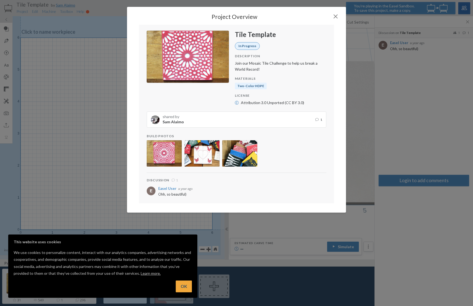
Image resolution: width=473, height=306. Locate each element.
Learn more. (151, 273)
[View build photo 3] (239, 153)
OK (184, 286)
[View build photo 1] (164, 153)
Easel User (167, 189)
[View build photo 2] (202, 153)
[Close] (335, 16)
